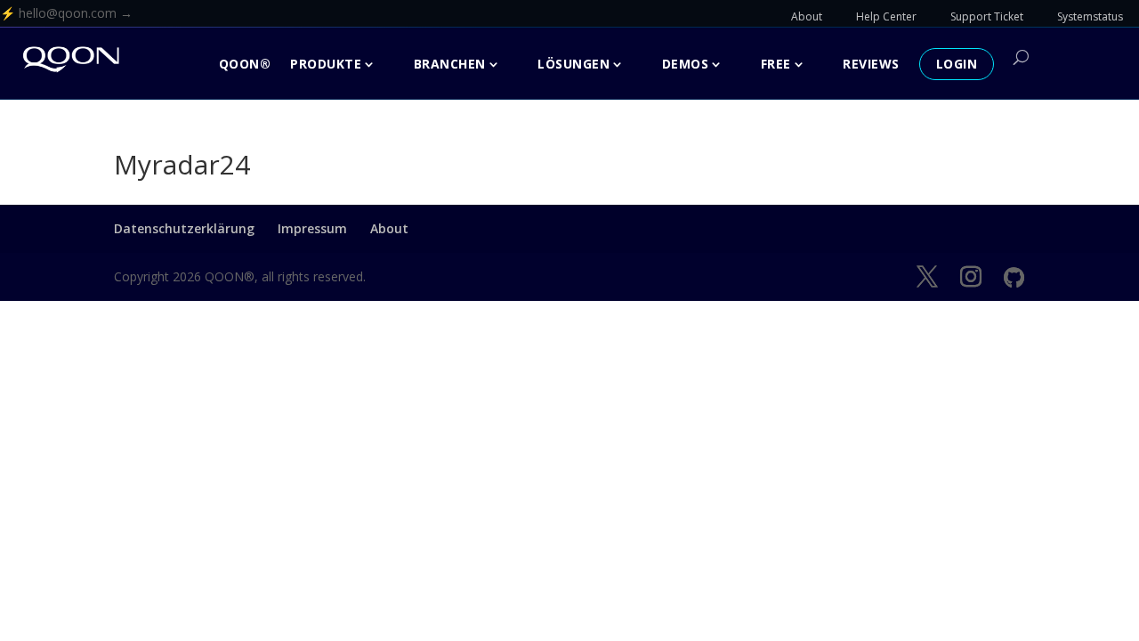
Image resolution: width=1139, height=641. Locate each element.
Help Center (886, 16)
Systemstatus (1090, 16)
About (806, 16)
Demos (685, 63)
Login (957, 63)
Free (776, 63)
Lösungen (573, 63)
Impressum (312, 228)
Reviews (871, 63)
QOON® (245, 63)
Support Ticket (986, 16)
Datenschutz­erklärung (184, 228)
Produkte (325, 63)
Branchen (450, 63)
